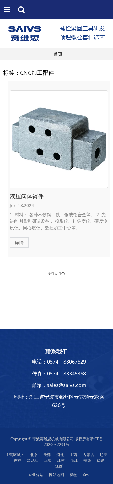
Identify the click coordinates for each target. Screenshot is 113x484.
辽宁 (103, 454)
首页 (58, 54)
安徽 (87, 460)
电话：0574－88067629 (59, 361)
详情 (19, 243)
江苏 (61, 460)
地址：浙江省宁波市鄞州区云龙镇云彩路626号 (59, 401)
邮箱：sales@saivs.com (59, 385)
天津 (47, 454)
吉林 (17, 460)
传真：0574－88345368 (59, 373)
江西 (59, 466)
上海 (47, 460)
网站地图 (56, 474)
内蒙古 (88, 454)
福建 (100, 460)
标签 (73, 474)
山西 (73, 454)
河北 (60, 454)
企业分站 (35, 474)
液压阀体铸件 (27, 196)
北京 (34, 454)
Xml (86, 474)
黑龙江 (32, 460)
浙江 (74, 460)
